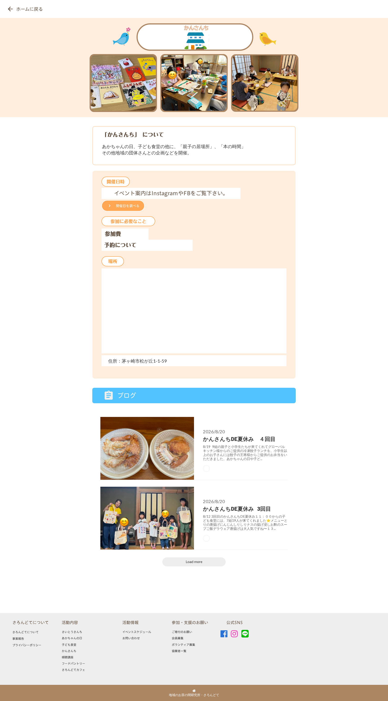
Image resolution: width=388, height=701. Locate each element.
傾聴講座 (67, 657)
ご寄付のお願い (182, 632)
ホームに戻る (29, 9)
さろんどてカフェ (73, 670)
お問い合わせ (131, 638)
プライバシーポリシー (26, 645)
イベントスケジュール (136, 632)
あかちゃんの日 (72, 638)
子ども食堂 (69, 645)
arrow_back (10, 9)
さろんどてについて (30, 622)
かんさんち (69, 651)
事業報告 (18, 639)
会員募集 (177, 638)
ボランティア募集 (183, 645)
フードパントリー (73, 664)
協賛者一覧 (179, 651)
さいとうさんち (72, 632)
